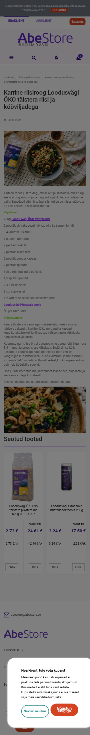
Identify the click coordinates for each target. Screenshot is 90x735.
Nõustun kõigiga (64, 709)
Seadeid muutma (35, 711)
